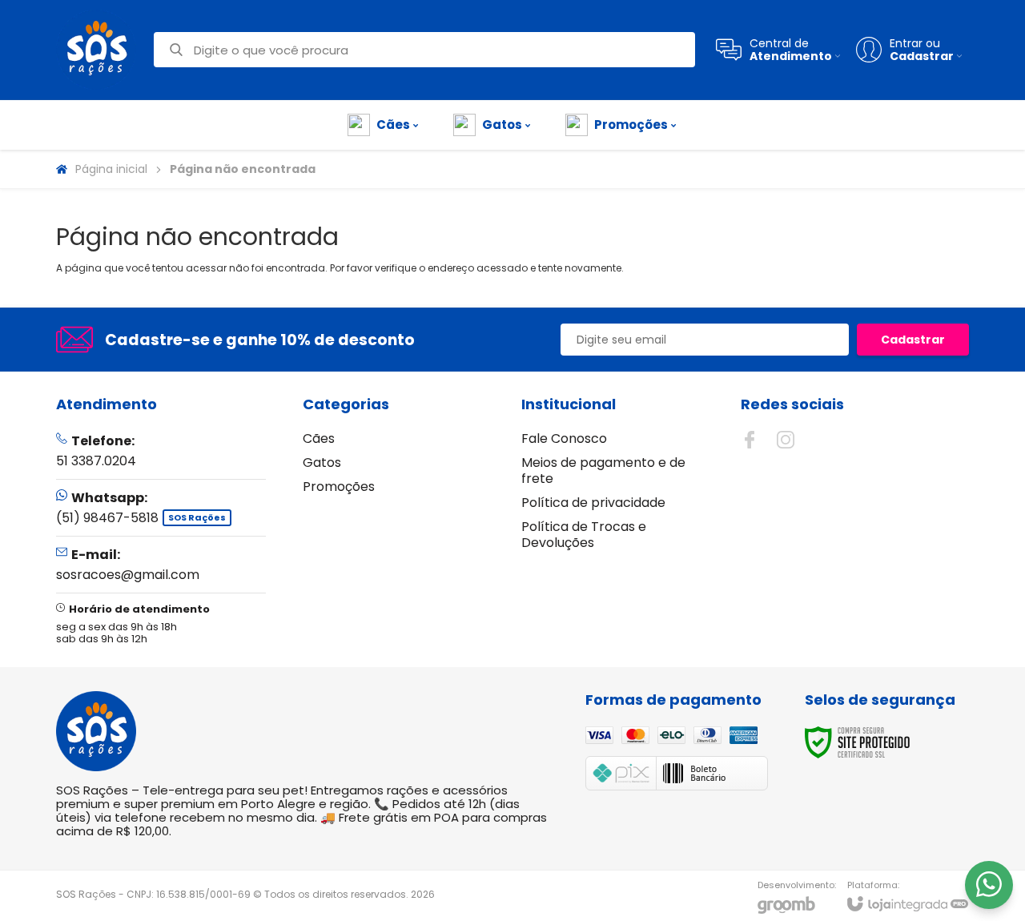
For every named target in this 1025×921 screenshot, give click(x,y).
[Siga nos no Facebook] (749, 439)
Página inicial (111, 169)
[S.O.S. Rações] (96, 50)
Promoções (339, 486)
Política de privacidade (593, 502)
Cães (319, 438)
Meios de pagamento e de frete (603, 470)
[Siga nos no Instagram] (785, 439)
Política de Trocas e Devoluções (583, 534)
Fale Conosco (564, 438)
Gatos (322, 462)
